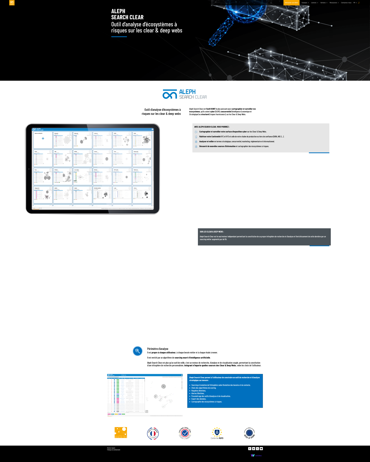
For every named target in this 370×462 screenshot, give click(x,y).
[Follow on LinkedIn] (253, 448)
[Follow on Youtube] (261, 448)
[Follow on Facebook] (249, 448)
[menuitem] (355, 3)
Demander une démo (291, 3)
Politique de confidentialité (113, 450)
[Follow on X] (257, 448)
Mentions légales (111, 448)
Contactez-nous (346, 3)
